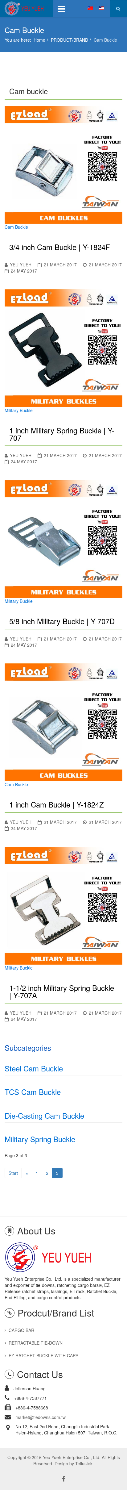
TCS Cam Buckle (33, 1091)
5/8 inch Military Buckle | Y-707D (62, 621)
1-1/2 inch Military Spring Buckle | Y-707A (61, 991)
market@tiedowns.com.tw (40, 1417)
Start (13, 1173)
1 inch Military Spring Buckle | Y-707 (61, 434)
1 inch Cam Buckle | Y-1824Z (56, 804)
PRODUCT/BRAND (69, 40)
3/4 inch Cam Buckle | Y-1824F (59, 246)
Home (39, 40)
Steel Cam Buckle (34, 1068)
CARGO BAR (21, 1330)
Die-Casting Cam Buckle (44, 1115)
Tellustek (83, 1463)
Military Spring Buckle (40, 1138)
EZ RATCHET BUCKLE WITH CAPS (43, 1355)
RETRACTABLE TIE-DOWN (36, 1343)
